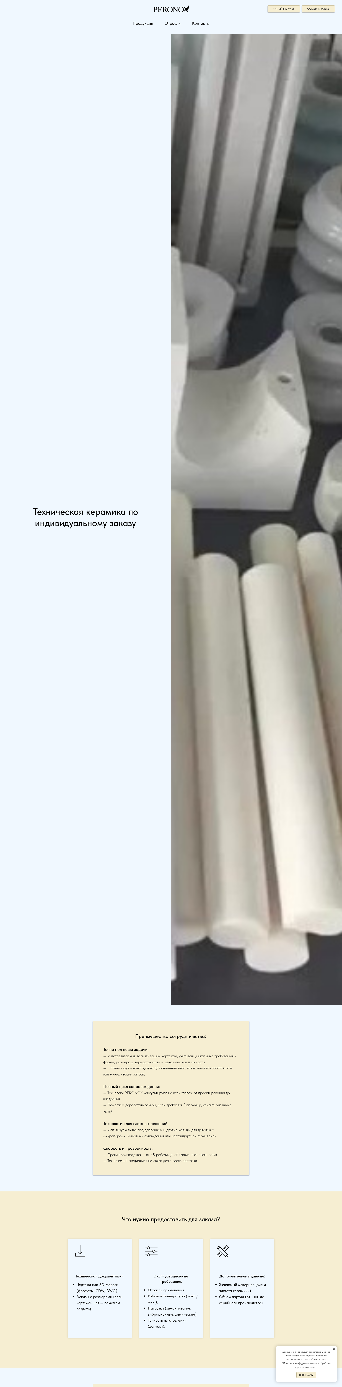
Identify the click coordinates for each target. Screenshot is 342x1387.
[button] (318, 8)
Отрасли (173, 23)
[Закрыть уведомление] (334, 1349)
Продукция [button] (143, 23)
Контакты (200, 23)
